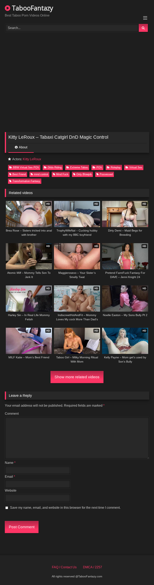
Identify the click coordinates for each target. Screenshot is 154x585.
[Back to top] (141, 573)
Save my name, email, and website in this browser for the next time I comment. (65, 507)
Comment (12, 413)
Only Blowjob (84, 174)
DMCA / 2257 (92, 567)
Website (10, 490)
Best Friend (19, 174)
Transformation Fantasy (26, 181)
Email (10, 476)
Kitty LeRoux (32, 159)
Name (10, 462)
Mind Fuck (62, 174)
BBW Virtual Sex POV (26, 167)
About (22, 147)
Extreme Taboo (79, 167)
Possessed (106, 174)
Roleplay (116, 167)
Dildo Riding (55, 167)
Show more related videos (77, 377)
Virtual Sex (135, 167)
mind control (41, 174)
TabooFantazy (31, 8)
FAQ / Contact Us (64, 567)
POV (99, 167)
